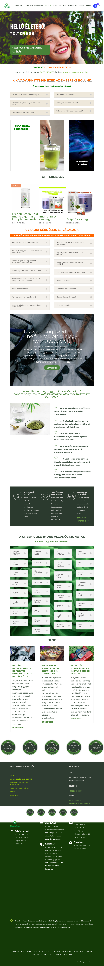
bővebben (18, 728)
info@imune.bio (75, 800)
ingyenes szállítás (82, 493)
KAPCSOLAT (14, 795)
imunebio (41, 346)
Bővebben (52, 368)
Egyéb (56, 346)
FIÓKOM (13, 792)
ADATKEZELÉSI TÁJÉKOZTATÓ (21, 779)
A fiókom (57, 955)
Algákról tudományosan (34, 5)
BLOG (55, 5)
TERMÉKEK (18, 5)
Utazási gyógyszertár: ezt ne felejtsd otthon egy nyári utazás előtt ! (52, 336)
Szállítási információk (41, 955)
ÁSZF (12, 775)
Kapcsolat (67, 955)
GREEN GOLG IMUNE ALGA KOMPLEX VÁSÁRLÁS (27, 49)
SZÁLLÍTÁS (62, 5)
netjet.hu (91, 962)
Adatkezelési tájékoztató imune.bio (57, 952)
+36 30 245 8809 (46, 72)
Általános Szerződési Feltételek (26, 952)
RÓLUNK (48, 5)
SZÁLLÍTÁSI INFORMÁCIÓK (19, 788)
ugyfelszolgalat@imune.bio (75, 72)
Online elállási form (83, 952)
